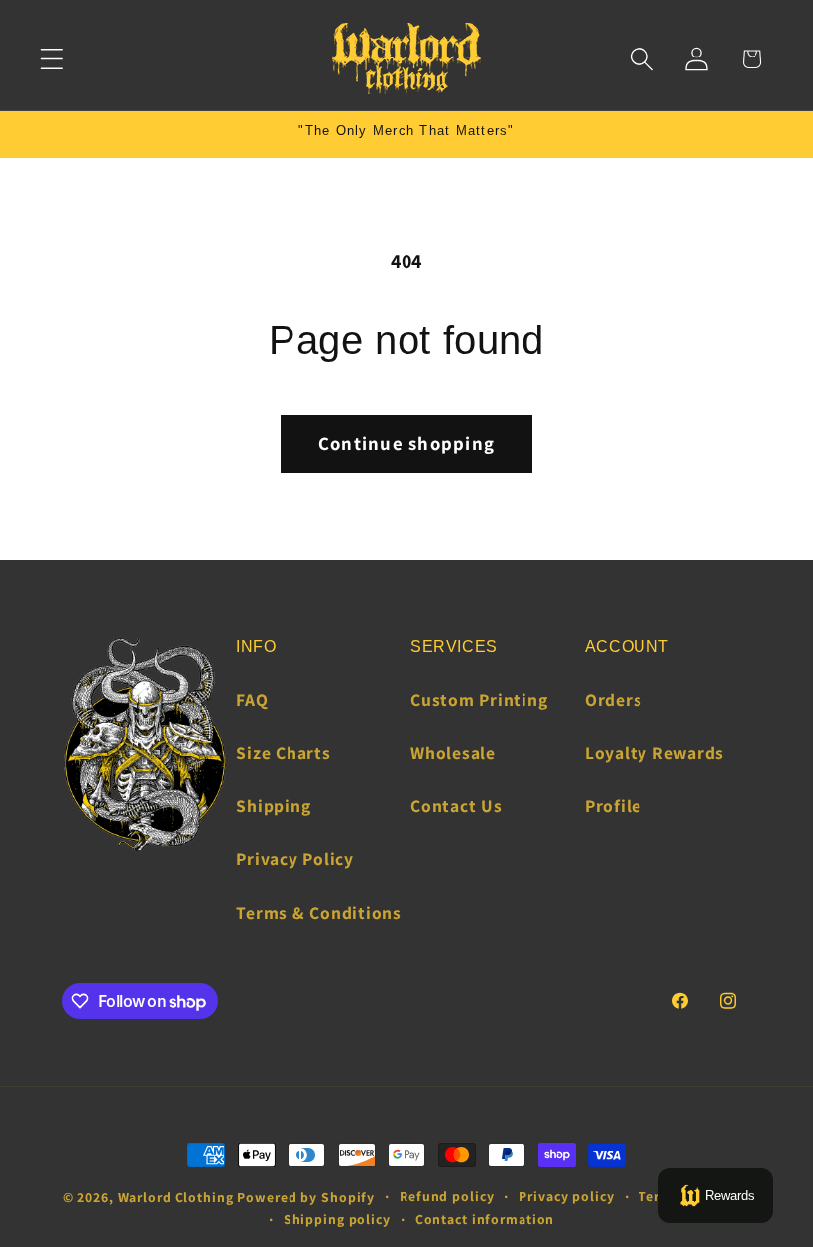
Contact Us (456, 805)
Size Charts (283, 752)
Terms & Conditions (319, 912)
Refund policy (447, 1196)
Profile (613, 805)
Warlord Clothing (176, 1197)
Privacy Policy (295, 859)
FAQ (252, 699)
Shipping (273, 805)
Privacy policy (566, 1196)
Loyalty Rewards (654, 752)
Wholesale (453, 752)
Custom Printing (478, 699)
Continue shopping (406, 443)
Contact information (485, 1219)
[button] (52, 59)
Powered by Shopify (306, 1197)
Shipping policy (337, 1219)
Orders (613, 699)
